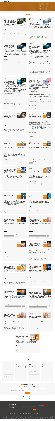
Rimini (42, 281)
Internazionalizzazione (33, 210)
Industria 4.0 (23, 129)
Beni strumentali (22, 256)
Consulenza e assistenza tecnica (44, 328)
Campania (5, 371)
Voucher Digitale (44, 71)
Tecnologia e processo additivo (35, 72)
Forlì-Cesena (32, 281)
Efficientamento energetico (33, 371)
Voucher (30, 72)
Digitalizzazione (15, 34)
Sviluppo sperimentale (6, 329)
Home (3, 11)
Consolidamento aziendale (32, 185)
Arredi (17, 187)
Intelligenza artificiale (32, 38)
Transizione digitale (19, 103)
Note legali (21, 413)
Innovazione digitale (42, 72)
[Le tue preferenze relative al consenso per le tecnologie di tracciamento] (53, 419)
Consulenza (45, 37)
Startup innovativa (44, 370)
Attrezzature (15, 33)
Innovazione (31, 366)
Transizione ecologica (37, 73)
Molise (4, 377)
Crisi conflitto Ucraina (14, 284)
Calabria (5, 370)
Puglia (4, 372)
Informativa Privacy (25, 413)
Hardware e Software (6, 34)
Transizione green (6, 104)
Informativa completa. (30, 390)
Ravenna (9, 211)
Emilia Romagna (32, 36)
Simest (10, 284)
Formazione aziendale (6, 131)
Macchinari (12, 33)
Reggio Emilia (38, 36)
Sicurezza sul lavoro (39, 259)
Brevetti (18, 211)
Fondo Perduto (19, 33)
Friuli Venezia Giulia (6, 376)
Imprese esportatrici (20, 284)
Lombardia (6, 33)
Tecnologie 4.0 (5, 63)
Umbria (8, 257)
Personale (12, 327)
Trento (40, 135)
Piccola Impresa (9, 130)
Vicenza (49, 328)
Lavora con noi (44, 407)
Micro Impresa (5, 130)
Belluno (15, 103)
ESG (46, 135)
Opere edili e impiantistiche (33, 259)
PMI (8, 63)
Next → (30, 357)
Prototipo (14, 329)
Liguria (42, 259)
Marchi (10, 282)
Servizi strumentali (44, 282)
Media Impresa (13, 130)
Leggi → (6, 29)
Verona (41, 71)
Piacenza (42, 37)
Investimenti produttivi (6, 284)
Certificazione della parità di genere (36, 413)
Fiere (44, 210)
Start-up (6, 211)
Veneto (31, 71)
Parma (35, 36)
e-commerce (43, 135)
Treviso (12, 103)
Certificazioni (10, 34)
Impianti (9, 33)
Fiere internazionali (16, 282)
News (6, 11)
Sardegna (5, 378)
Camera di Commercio (32, 73)
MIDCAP (16, 283)
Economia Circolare (32, 373)
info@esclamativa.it (11, 406)
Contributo (46, 72)
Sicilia (4, 373)
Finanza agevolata (34, 34)
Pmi (24, 34)
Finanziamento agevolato (22, 282)
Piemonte (21, 130)
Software (11, 211)
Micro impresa (36, 38)
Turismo (6, 187)
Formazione (46, 36)
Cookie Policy (29, 413)
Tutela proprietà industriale (21, 34)
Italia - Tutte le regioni (11, 283)
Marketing (42, 210)
